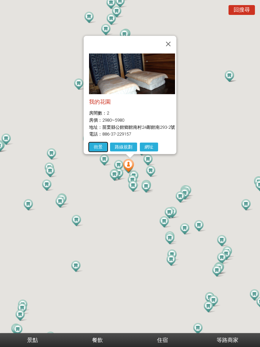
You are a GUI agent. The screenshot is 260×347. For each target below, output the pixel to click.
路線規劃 (123, 146)
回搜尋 (242, 10)
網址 (149, 146)
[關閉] (168, 44)
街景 (98, 146)
